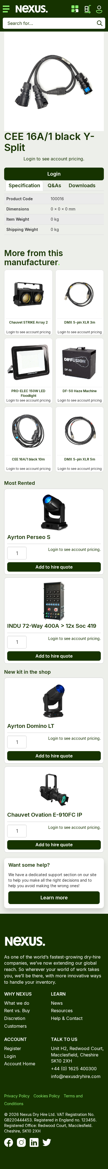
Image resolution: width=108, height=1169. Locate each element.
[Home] (31, 8)
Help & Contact (67, 1018)
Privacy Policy (17, 1096)
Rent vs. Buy (17, 1010)
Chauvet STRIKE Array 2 (28, 322)
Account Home (19, 1063)
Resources (62, 1010)
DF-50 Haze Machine (80, 391)
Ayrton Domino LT (30, 726)
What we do (16, 1003)
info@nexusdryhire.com (76, 1076)
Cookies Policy (47, 1096)
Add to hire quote (54, 567)
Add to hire (40, 274)
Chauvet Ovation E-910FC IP (44, 814)
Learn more (54, 897)
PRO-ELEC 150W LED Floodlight (28, 393)
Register (12, 1048)
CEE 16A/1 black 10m (28, 459)
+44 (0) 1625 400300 (74, 1068)
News (57, 1003)
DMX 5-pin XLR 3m (79, 322)
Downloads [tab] (82, 185)
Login (29, 159)
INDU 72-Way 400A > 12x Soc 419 (51, 626)
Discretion (14, 1018)
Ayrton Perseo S (28, 537)
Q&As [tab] (54, 185)
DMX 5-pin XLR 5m (79, 459)
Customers (15, 1026)
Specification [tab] (24, 185)
